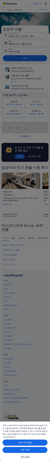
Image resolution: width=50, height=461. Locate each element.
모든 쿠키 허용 (25, 442)
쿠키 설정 (25, 457)
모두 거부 (25, 450)
